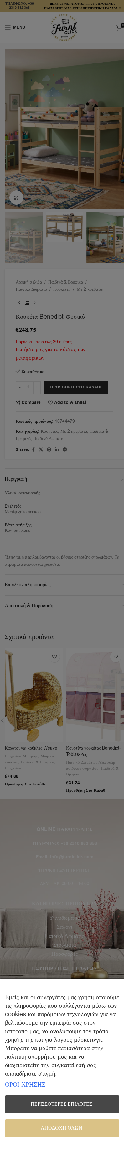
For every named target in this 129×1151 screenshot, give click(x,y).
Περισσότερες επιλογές (61, 1104)
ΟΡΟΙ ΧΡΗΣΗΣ (25, 1084)
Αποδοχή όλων (61, 1128)
